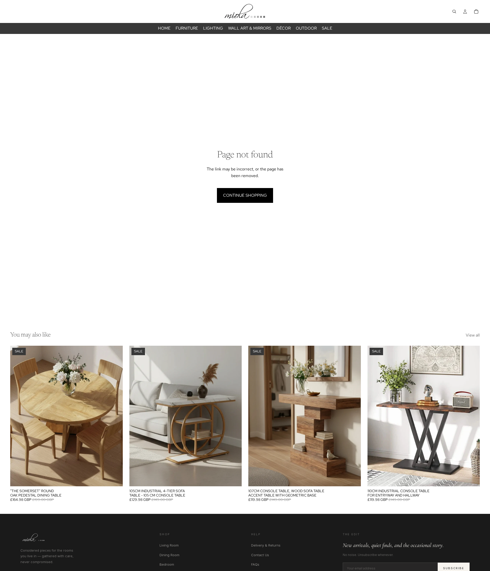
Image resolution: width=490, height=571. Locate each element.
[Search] (454, 11)
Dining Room (169, 555)
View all (473, 335)
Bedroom (167, 564)
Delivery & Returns (265, 545)
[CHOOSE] (114, 478)
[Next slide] (115, 415)
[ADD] (233, 478)
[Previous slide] (18, 415)
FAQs (255, 564)
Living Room (169, 545)
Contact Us (260, 555)
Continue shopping (245, 195)
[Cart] (476, 11)
